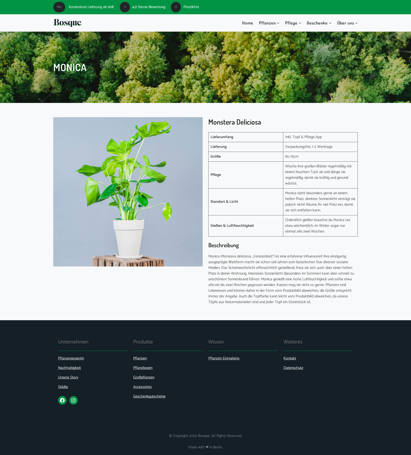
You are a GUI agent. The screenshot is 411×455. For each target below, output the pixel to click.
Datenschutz (293, 368)
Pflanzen (140, 358)
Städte (63, 387)
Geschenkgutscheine (149, 396)
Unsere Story (68, 377)
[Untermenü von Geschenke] (330, 23)
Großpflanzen (143, 377)
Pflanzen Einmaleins (224, 358)
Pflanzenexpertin (71, 358)
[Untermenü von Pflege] (300, 23)
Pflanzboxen (142, 368)
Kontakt (290, 358)
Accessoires (142, 387)
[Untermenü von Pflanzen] (278, 23)
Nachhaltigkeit (69, 368)
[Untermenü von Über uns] (356, 23)
